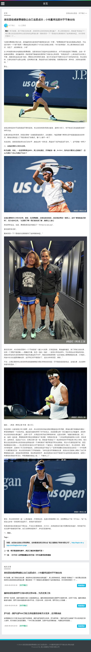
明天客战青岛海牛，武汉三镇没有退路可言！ (27, 551)
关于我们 (82, 13)
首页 (45, 3)
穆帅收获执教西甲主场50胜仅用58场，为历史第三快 (27, 593)
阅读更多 (81, 585)
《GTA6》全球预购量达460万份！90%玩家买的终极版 (31, 555)
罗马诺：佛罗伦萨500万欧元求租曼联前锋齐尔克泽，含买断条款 (32, 613)
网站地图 (70, 644)
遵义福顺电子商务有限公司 (50, 647)
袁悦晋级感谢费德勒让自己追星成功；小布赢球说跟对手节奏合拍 (33, 573)
